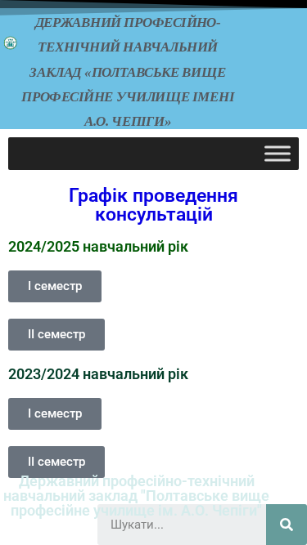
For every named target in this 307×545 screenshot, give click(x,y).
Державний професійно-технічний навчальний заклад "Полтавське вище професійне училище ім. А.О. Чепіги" (136, 495)
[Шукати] (286, 524)
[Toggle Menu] (277, 154)
